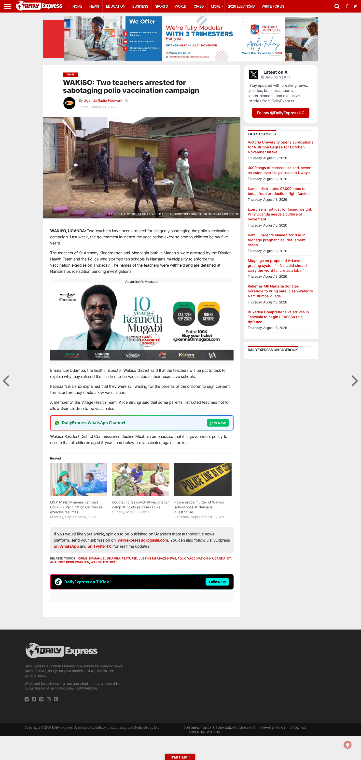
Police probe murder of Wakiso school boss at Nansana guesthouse (199, 507)
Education (115, 6)
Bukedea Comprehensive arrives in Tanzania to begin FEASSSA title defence (278, 317)
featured (129, 558)
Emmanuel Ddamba (104, 558)
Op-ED (199, 6)
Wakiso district (104, 562)
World (181, 6)
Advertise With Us (204, 732)
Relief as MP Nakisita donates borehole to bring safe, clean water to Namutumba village (280, 291)
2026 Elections (241, 6)
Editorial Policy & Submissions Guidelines (219, 728)
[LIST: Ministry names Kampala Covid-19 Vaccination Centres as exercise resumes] (78, 479)
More (215, 6)
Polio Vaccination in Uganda (201, 558)
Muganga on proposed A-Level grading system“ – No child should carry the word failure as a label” (277, 265)
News (94, 6)
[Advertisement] (180, 676)
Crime (82, 558)
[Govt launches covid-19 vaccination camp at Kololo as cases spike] (140, 479)
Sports (161, 6)
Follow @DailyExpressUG (281, 112)
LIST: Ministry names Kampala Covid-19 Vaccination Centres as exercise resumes (76, 507)
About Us (298, 728)
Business (140, 6)
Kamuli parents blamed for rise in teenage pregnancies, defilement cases (276, 240)
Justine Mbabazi (152, 558)
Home (77, 6)
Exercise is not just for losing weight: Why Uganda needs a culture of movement (280, 214)
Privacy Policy (272, 728)
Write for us (273, 6)
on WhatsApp (67, 546)
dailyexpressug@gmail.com (143, 540)
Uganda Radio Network (102, 100)
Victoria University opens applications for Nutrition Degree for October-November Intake (280, 147)
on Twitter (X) (100, 546)
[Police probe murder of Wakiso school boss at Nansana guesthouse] (203, 479)
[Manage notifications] (348, 745)
